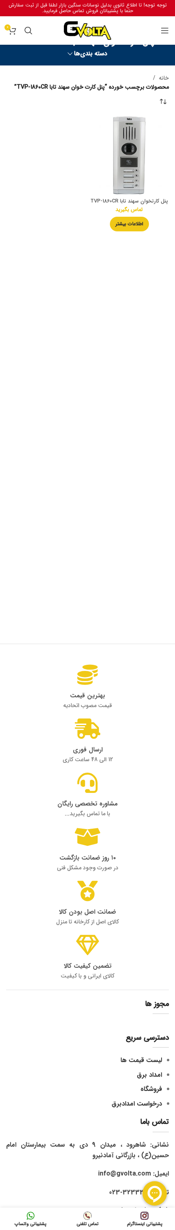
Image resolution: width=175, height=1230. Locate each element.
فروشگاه (151, 1089)
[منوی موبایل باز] (165, 30)
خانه (164, 78)
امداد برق (149, 1075)
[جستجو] (28, 30)
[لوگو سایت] (87, 30)
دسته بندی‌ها (90, 54)
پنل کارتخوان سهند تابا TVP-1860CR (129, 201)
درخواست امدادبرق (137, 1104)
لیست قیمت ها (141, 1060)
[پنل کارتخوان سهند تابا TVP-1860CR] (129, 155)
